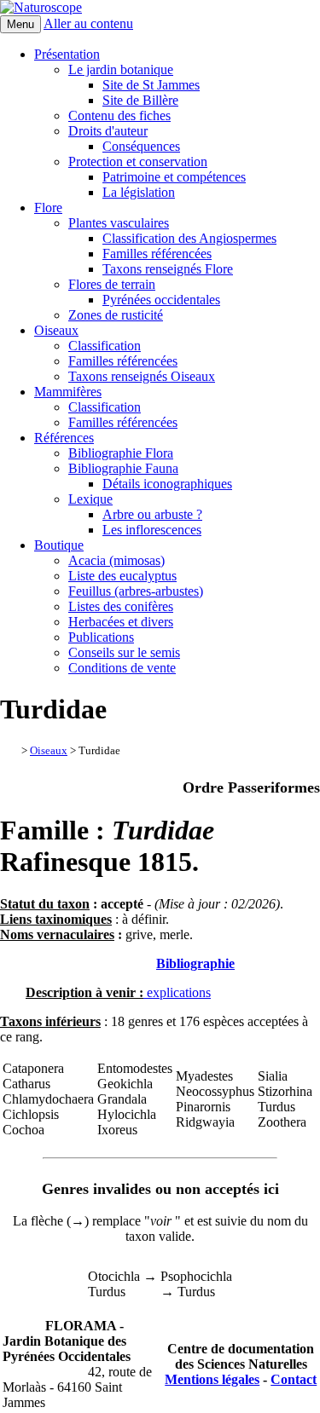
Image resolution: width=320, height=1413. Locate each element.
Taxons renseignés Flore (167, 269)
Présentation (67, 54)
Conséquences (141, 146)
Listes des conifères (120, 606)
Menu (20, 24)
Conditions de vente (122, 667)
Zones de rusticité (115, 315)
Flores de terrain (111, 284)
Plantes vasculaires (118, 223)
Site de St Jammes (151, 85)
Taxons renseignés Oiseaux (141, 376)
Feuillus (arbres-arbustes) (135, 591)
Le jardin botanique (120, 69)
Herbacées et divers (120, 621)
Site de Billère (140, 100)
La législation (138, 192)
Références (64, 437)
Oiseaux (56, 330)
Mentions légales (212, 1379)
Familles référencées (157, 253)
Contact (294, 1379)
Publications (101, 637)
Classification (104, 345)
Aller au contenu (88, 23)
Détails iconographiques (167, 483)
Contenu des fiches (119, 115)
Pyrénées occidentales (161, 299)
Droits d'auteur (108, 131)
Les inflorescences (151, 529)
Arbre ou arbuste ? (152, 514)
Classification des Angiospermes (189, 238)
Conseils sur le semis (124, 652)
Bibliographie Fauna (123, 468)
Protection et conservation (137, 161)
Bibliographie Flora (120, 453)
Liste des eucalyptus (122, 575)
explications (177, 992)
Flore (48, 207)
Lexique (90, 499)
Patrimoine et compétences (174, 177)
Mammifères (68, 391)
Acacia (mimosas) (116, 560)
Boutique (59, 545)
